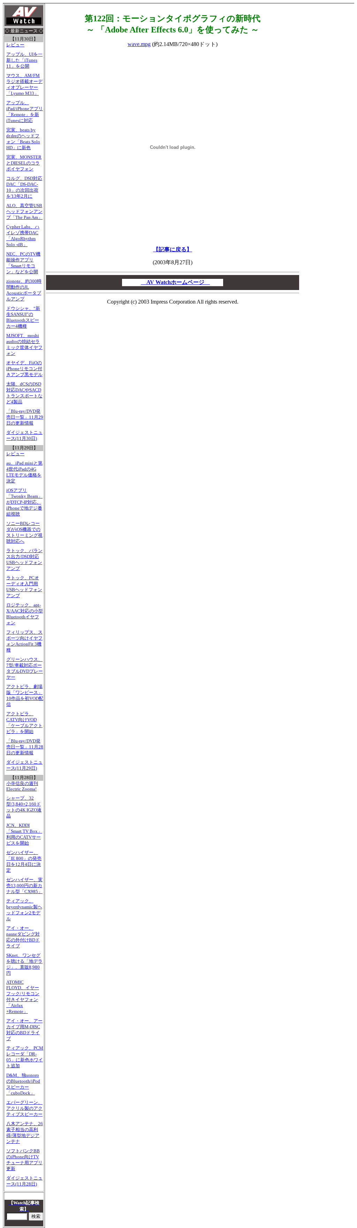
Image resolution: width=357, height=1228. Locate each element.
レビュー (15, 45)
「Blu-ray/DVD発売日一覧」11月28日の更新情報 (24, 747)
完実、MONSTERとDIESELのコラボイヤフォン (23, 163)
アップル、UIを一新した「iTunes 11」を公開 (24, 60)
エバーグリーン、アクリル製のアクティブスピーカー (24, 1108)
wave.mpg (139, 44)
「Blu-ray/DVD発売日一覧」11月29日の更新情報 (24, 417)
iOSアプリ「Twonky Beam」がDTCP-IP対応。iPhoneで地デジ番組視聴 (24, 502)
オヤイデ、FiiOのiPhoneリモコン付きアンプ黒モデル (24, 368)
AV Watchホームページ (175, 282)
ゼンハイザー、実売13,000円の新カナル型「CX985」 (24, 885)
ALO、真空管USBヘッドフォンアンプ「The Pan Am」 (24, 211)
